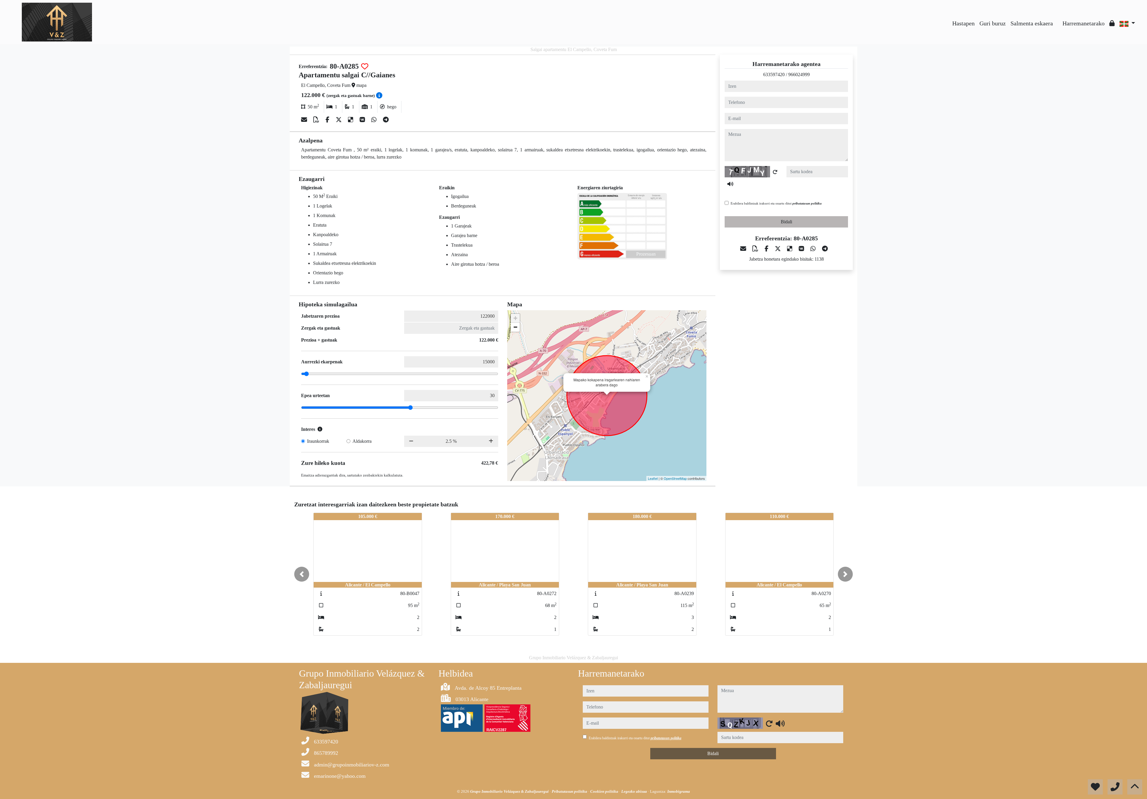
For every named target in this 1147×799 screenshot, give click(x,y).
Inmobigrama (678, 791)
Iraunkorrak (318, 441)
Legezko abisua (634, 791)
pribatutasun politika (807, 203)
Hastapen (963, 23)
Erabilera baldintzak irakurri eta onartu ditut (776, 203)
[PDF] (317, 119)
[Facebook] (328, 119)
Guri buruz (992, 23)
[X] (339, 119)
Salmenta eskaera (1031, 23)
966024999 (799, 74)
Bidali (786, 221)
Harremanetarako (1083, 23)
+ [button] (515, 318)
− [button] (515, 327)
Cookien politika (604, 791)
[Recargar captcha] (775, 172)
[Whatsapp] (374, 119)
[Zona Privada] (1112, 23)
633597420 (774, 74)
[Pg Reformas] (1057, 18)
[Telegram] (386, 119)
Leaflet (653, 478)
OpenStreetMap (675, 478)
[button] (301, 574)
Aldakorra (362, 441)
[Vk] (363, 119)
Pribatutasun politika (570, 791)
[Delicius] (351, 119)
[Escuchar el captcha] (730, 184)
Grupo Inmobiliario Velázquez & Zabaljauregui (510, 791)
